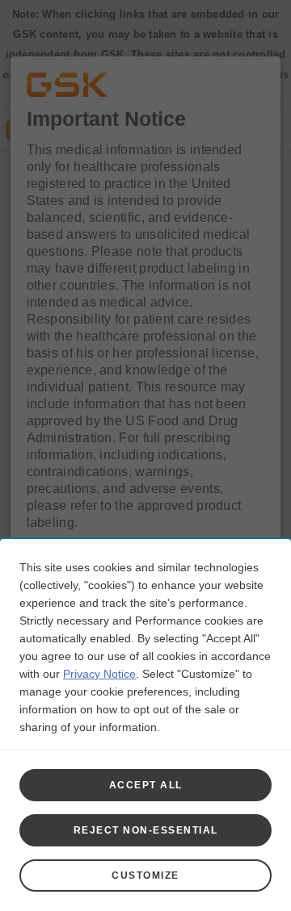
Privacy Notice (99, 673)
